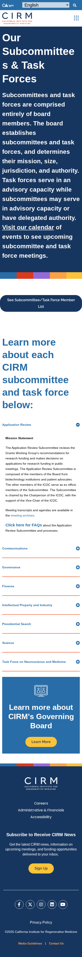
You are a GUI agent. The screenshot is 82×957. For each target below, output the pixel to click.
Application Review (16, 424)
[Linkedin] (52, 904)
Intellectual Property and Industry (27, 605)
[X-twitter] (30, 904)
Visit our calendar (28, 227)
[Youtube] (63, 904)
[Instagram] (41, 904)
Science (8, 643)
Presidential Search (16, 624)
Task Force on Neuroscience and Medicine (34, 661)
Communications (15, 548)
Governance (11, 567)
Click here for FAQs (23, 525)
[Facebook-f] (19, 904)
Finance (8, 586)
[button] (75, 5)
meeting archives (22, 515)
